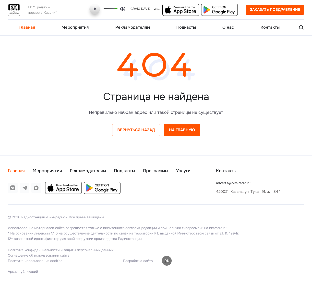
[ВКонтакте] (13, 188)
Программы (155, 170)
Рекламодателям (88, 170)
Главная (16, 170)
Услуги (183, 170)
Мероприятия (47, 170)
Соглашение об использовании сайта (39, 255)
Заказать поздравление (275, 9)
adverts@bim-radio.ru (233, 183)
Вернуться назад (136, 129)
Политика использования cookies (35, 261)
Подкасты (124, 170)
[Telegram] (24, 188)
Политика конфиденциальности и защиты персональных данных (60, 250)
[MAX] (36, 188)
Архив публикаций (23, 271)
